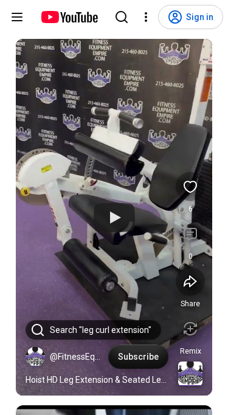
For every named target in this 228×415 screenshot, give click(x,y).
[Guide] (17, 17)
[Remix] (190, 328)
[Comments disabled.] (190, 234)
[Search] (121, 17)
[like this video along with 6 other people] (190, 186)
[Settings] (146, 17)
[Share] (190, 281)
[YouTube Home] (69, 17)
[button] (35, 356)
